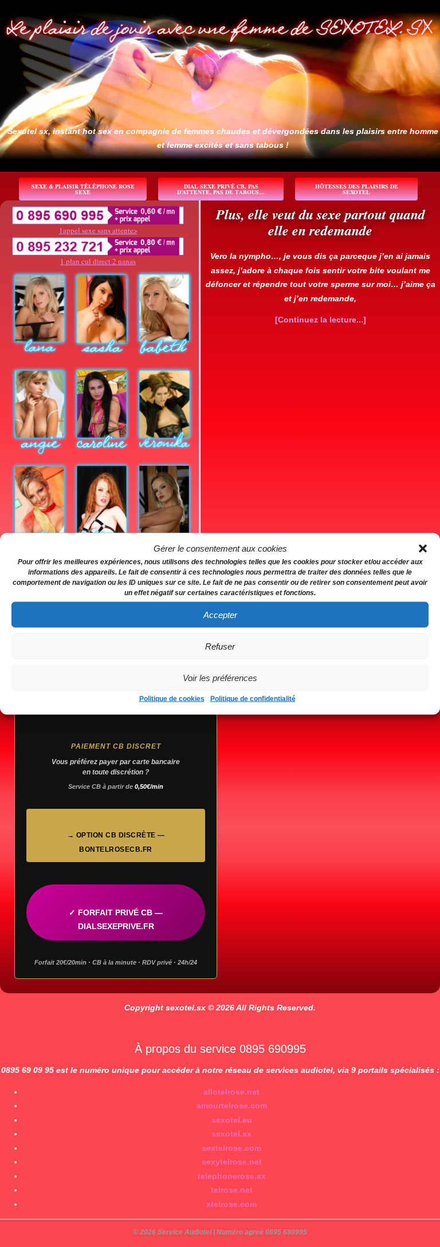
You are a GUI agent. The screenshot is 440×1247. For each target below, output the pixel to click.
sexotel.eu (231, 1119)
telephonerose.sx (232, 1176)
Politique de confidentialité (253, 699)
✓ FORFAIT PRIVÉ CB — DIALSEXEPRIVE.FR (116, 919)
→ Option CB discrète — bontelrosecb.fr (116, 842)
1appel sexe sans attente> (98, 230)
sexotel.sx (231, 1133)
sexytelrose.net (232, 1161)
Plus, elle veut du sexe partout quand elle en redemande (320, 222)
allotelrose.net (231, 1091)
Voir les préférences (220, 677)
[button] (423, 548)
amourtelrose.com (232, 1105)
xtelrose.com (231, 1204)
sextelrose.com (231, 1147)
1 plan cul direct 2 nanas (98, 261)
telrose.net (232, 1189)
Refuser (220, 646)
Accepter (220, 614)
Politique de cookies (172, 699)
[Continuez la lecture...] (320, 319)
